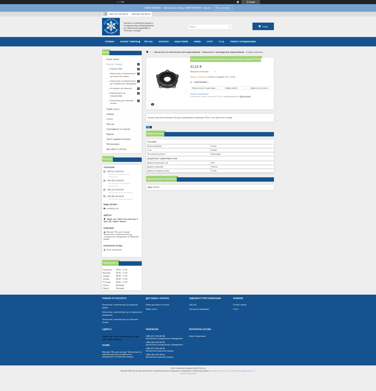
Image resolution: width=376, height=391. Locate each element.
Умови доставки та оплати (157, 305)
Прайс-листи (112, 109)
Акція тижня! (112, 59)
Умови (197, 42)
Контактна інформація (199, 309)
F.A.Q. (221, 42)
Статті (210, 42)
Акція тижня (181, 42)
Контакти (164, 42)
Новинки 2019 (116, 69)
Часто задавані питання (118, 139)
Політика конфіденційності (244, 371)
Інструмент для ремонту (121, 88)
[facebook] (147, 128)
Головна (109, 42)
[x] (150, 128)
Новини (110, 114)
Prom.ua (202, 368)
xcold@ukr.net (112, 208)
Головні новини (239, 305)
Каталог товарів (129, 42)
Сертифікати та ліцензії (118, 129)
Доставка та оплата (116, 149)
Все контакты (223, 8)
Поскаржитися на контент (221, 371)
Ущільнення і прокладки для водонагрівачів (223, 52)
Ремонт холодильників (243, 42)
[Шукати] (229, 26)
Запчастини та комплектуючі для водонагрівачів (177, 52)
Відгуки (110, 134)
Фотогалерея (112, 144)
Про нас (148, 42)
